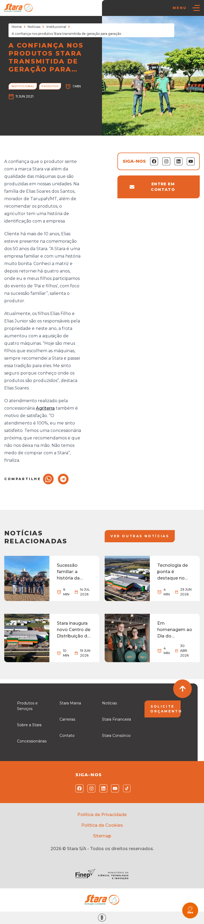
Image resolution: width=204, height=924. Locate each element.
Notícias (34, 27)
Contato (67, 735)
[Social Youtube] (114, 788)
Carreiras (67, 719)
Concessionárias (31, 741)
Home (17, 27)
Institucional (56, 27)
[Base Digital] (102, 918)
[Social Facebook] (78, 788)
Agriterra (45, 408)
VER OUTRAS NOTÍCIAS (139, 536)
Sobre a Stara (29, 725)
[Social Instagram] (90, 788)
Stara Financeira (116, 719)
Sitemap (102, 835)
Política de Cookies (102, 825)
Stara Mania (70, 703)
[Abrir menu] (196, 8)
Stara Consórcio (116, 735)
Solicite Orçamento (165, 708)
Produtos (50, 86)
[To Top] (182, 688)
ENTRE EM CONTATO (163, 187)
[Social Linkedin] (102, 788)
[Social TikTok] (126, 788)
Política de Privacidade (102, 814)
